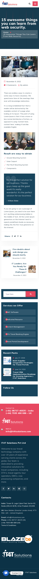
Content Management (15, 327)
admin (25, 85)
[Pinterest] (18, 236)
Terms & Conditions (8, 525)
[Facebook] (12, 236)
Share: (7, 236)
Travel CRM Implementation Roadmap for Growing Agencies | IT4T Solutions (24, 375)
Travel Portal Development (17, 341)
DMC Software (12, 312)
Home (6, 32)
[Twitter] (15, 236)
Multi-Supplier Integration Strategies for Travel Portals (23, 363)
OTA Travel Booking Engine (17, 334)
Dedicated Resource (14, 319)
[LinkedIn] (21, 236)
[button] (6, 573)
